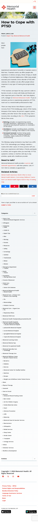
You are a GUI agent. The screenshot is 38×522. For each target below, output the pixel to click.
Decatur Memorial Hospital (11, 323)
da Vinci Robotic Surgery (11, 402)
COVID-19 (6, 230)
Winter (6, 261)
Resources (6, 245)
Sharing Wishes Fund (10, 277)
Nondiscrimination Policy (10, 491)
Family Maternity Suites (10, 405)
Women (6, 264)
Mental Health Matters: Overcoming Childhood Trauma (18, 177)
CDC (22, 116)
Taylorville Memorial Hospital (12, 337)
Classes (6, 272)
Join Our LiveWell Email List (10, 193)
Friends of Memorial (8, 280)
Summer (6, 254)
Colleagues (6, 223)
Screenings (7, 251)
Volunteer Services (8, 447)
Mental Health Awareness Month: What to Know (16, 175)
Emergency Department (9, 267)
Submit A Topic (6, 205)
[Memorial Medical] (10, 7)
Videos (5, 444)
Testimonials (7, 258)
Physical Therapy (8, 385)
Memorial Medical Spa (9, 343)
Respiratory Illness (9, 313)
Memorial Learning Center (10, 340)
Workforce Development (10, 451)
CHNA (5, 227)
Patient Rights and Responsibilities (13, 488)
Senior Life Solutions (9, 287)
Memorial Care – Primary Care (11, 295)
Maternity (6, 417)
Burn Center (7, 399)
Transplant (7, 438)
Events (4, 271)
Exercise (6, 367)
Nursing (6, 239)
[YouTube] (18, 476)
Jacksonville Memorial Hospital (12, 327)
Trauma (6, 268)
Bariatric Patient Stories (10, 358)
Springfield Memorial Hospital (12, 334)
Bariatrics (6, 361)
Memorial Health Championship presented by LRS (17, 319)
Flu (4, 299)
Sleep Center (7, 432)
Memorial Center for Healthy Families (14, 370)
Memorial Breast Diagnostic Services (14, 220)
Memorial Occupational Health (11, 346)
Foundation (6, 275)
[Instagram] (13, 476)
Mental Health (8, 292)
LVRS (5, 414)
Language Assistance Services (12, 493)
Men (5, 236)
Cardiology (7, 350)
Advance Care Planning (10, 296)
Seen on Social (7, 391)
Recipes (6, 376)
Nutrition (6, 373)
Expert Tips (10, 36)
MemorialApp (7, 302)
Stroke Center (8, 435)
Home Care (6, 283)
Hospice (6, 284)
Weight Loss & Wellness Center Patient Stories (17, 379)
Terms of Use (6, 496)
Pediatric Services (9, 305)
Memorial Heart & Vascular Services (14, 420)
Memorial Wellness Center (10, 356)
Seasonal (5, 388)
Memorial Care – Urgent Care (11, 308)
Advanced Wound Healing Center (13, 396)
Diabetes (6, 364)
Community (6, 226)
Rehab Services (8, 429)
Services (5, 394)
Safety (5, 248)
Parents (6, 242)
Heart (5, 408)
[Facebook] (3, 476)
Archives (4, 458)
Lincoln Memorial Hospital (11, 330)
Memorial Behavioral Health (22, 36)
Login (4, 500)
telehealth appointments (8, 165)
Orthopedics (7, 426)
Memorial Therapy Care (9, 353)
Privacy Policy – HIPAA (9, 486)
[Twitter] (8, 476)
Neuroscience (7, 423)
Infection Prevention (9, 411)
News (4, 382)
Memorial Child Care (9, 316)
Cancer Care (6, 218)
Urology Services (8, 441)
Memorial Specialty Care (10, 349)
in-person (27, 163)
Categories (4, 213)
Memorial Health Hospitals (10, 322)
